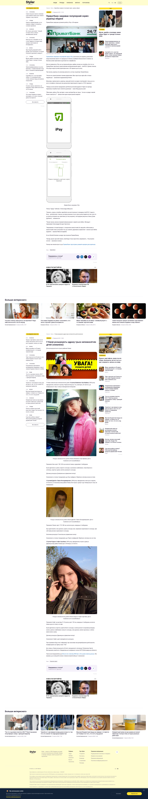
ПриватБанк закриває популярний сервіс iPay (59, 56)
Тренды (61, 2)
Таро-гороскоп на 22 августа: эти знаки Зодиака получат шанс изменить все (35, 358)
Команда (81, 758)
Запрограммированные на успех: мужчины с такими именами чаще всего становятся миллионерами (35, 68)
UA (112, 2)
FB (78, 256)
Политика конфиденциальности (99, 760)
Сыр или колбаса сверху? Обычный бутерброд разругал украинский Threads (34, 418)
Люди (55, 2)
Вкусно (77, 2)
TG (82, 256)
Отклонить (118, 793)
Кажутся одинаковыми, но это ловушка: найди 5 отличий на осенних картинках (34, 24)
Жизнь (52, 8)
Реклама (81, 763)
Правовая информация (97, 758)
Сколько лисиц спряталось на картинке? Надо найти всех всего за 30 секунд (35, 87)
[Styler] (30, 3)
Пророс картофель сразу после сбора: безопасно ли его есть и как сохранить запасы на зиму (34, 341)
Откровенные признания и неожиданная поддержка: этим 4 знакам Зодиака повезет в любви (35, 367)
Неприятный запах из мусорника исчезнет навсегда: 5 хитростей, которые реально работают (34, 401)
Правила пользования (96, 756)
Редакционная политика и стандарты (100, 753)
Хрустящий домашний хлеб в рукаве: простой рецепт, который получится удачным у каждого (35, 51)
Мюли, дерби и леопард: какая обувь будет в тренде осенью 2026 (34, 60)
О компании (82, 760)
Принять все (134, 793)
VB (89, 256)
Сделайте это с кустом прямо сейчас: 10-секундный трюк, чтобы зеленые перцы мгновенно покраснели (35, 78)
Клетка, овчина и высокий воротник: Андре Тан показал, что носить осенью (35, 410)
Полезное (70, 2)
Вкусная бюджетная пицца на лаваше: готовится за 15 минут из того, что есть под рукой (35, 393)
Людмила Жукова (116, 324)
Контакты (81, 756)
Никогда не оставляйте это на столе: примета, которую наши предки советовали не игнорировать (34, 42)
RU (115, 2)
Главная (48, 8)
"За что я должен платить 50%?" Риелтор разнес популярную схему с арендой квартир (35, 375)
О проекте (82, 753)
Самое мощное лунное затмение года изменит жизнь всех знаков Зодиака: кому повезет (34, 15)
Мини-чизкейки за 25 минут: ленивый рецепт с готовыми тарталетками (91, 321)
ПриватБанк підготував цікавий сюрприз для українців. (79, 244)
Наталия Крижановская (10, 324)
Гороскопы (85, 2)
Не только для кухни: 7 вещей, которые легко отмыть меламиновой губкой (34, 32)
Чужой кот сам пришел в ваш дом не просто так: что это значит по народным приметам (35, 384)
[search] (109, 3)
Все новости (35, 102)
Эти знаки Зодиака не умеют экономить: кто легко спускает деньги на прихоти (34, 96)
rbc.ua (119, 2)
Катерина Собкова (45, 324)
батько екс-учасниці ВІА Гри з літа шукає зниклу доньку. (78, 654)
